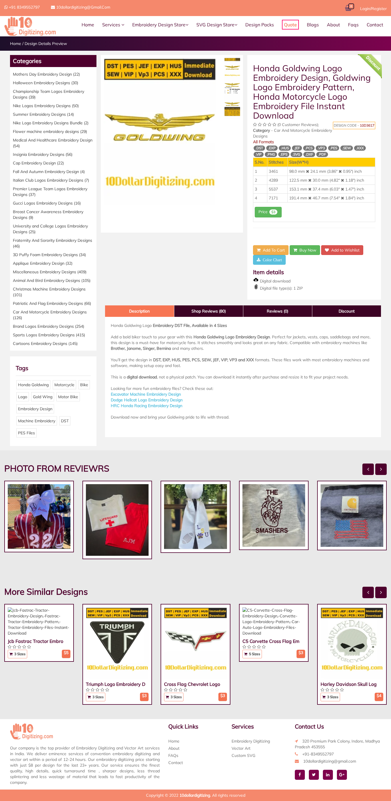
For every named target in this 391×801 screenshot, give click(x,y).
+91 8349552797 (24, 7)
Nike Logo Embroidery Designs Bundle (50, 122)
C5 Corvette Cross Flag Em (270, 641)
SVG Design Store (215, 25)
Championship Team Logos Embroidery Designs (48, 94)
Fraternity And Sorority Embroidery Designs (52, 243)
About (333, 25)
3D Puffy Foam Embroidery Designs (49, 254)
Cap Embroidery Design (38, 163)
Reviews (277, 311)
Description (139, 311)
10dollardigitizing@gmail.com (82, 7)
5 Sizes (254, 654)
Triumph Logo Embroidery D (115, 684)
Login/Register (373, 8)
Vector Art (241, 748)
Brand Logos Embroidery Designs (48, 326)
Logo (22, 396)
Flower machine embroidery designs (50, 131)
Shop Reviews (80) (208, 311)
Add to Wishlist (344, 250)
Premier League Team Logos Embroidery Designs (50, 191)
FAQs (173, 755)
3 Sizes (19, 654)
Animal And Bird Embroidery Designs (51, 280)
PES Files (26, 432)
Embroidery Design (35, 408)
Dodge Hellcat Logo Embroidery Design (147, 400)
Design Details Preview (46, 43)
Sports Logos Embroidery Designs (49, 334)
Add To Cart (272, 250)
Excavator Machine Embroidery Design (146, 394)
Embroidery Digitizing (251, 741)
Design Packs (259, 25)
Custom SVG (243, 755)
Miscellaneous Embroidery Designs (49, 271)
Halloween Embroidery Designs (45, 82)
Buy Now (306, 250)
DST (65, 420)
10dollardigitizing (194, 795)
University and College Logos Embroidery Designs (50, 228)
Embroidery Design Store (158, 25)
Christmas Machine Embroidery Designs (49, 291)
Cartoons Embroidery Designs (45, 343)
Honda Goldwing (33, 384)
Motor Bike (68, 396)
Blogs (313, 25)
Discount (347, 311)
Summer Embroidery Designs (43, 114)
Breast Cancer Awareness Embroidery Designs (48, 214)
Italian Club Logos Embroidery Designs (51, 180)
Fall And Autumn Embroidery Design (49, 171)
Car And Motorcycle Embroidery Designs (50, 314)
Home (88, 25)
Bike (84, 384)
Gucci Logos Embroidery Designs (47, 203)
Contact (375, 25)
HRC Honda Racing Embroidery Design (146, 405)
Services (111, 25)
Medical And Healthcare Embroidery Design (52, 143)
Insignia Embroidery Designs (42, 154)
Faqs (353, 25)
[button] (112, 160)
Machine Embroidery (36, 420)
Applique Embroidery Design (42, 263)
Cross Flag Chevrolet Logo (192, 684)
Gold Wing (42, 396)
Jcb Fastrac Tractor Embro (35, 641)
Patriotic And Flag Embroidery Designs (52, 303)
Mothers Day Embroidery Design (46, 74)
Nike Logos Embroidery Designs (46, 105)
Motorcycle (64, 384)
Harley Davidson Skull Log (349, 684)
